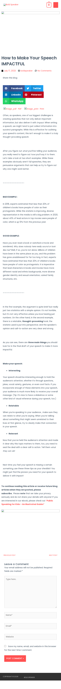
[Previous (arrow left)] (5, 687)
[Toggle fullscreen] (17, 683)
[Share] (29, 683)
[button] (14, 88)
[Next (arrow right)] (17, 687)
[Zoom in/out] (5, 683)
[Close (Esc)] (41, 683)
